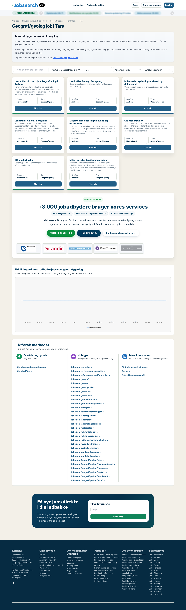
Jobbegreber (72, 565)
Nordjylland (71, 21)
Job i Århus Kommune (131, 557)
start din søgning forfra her (65, 57)
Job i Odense (154, 560)
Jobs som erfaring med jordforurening (89, 375)
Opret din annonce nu (61, 233)
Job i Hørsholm (155, 586)
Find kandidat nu (89, 233)
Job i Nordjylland (129, 581)
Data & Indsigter (74, 558)
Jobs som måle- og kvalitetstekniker (88, 440)
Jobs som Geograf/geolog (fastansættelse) (92, 464)
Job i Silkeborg (155, 573)
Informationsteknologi (103, 560)
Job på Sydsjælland (130, 576)
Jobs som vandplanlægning (84, 456)
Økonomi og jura (101, 578)
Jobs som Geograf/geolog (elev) (86, 460)
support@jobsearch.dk (22, 562)
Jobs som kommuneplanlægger (86, 411)
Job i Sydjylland (128, 589)
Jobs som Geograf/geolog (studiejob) (89, 476)
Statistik (70, 563)
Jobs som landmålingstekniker (86, 423)
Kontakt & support (47, 557)
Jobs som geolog (79, 383)
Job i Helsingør (155, 589)
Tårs (81, 21)
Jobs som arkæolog (80, 367)
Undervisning (99, 576)
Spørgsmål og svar (75, 560)
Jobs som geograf (80, 379)
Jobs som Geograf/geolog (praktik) (88, 472)
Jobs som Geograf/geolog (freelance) (89, 468)
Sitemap (42, 573)
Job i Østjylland (128, 583)
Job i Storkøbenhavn (130, 565)
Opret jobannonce (152, 5)
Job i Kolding (154, 570)
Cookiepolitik (44, 570)
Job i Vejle (153, 576)
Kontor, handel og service (105, 568)
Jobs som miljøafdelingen (83, 432)
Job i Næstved (155, 594)
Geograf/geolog (57, 21)
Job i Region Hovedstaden (133, 560)
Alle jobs (15, 21)
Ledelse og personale (103, 570)
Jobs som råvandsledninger (84, 444)
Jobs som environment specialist (87, 371)
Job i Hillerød (154, 581)
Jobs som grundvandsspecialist (86, 403)
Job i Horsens (155, 591)
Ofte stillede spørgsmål (133, 375)
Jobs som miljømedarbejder (84, 436)
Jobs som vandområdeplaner (85, 452)
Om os (125, 371)
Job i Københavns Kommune (134, 555)
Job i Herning (154, 583)
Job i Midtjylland (129, 586)
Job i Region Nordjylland (132, 562)
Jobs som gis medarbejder (84, 399)
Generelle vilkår (46, 562)
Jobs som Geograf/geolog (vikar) (87, 480)
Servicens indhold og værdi (51, 565)
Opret (135, 5)
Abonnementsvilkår (47, 560)
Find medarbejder (95, 5)
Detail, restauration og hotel (106, 555)
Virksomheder (72, 568)
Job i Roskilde (155, 578)
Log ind (168, 5)
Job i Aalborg (154, 562)
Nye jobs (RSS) (45, 576)
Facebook (13, 582)
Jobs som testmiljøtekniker (84, 448)
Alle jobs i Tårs (23, 371)
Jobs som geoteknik (81, 391)
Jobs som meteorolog (81, 428)
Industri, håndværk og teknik (34, 21)
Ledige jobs (78, 5)
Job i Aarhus (154, 557)
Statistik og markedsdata (134, 367)
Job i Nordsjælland (130, 568)
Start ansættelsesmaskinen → (120, 233)
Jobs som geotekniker (82, 395)
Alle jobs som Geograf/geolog (31, 367)
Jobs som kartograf (80, 407)
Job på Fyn (126, 578)
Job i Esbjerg (154, 565)
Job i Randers (155, 568)
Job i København (156, 555)
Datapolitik (44, 568)
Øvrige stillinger (101, 581)
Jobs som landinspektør (83, 415)
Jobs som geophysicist (82, 387)
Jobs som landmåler (81, 419)
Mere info (38, 108)
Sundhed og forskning (103, 573)
